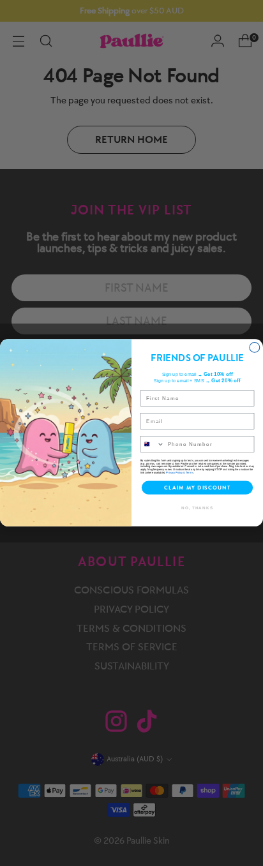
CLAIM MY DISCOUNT (197, 487)
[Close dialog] (255, 348)
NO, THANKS (197, 507)
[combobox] (152, 444)
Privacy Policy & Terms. (179, 472)
